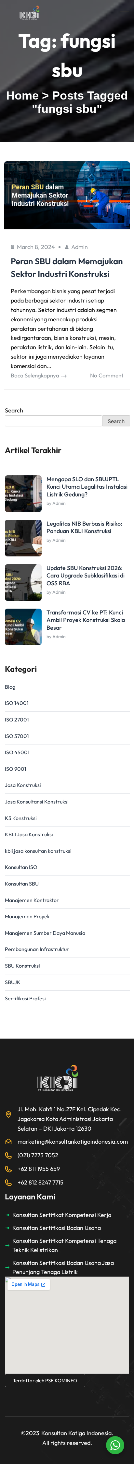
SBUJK (12, 982)
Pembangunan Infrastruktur (37, 949)
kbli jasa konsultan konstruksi (38, 851)
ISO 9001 (15, 769)
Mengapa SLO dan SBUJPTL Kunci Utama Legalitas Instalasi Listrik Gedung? (87, 486)
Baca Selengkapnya (35, 375)
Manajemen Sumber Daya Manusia (45, 933)
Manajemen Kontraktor (32, 900)
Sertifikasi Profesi (25, 998)
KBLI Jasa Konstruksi (29, 834)
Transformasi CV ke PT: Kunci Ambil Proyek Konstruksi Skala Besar (86, 620)
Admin (79, 247)
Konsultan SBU (22, 883)
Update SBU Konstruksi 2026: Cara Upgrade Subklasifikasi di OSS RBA (86, 575)
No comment (106, 375)
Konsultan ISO (21, 867)
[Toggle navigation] (125, 11)
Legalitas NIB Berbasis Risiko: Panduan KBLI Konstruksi (84, 527)
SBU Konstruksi (22, 965)
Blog (10, 687)
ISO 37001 (17, 736)
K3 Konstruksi (21, 818)
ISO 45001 (17, 752)
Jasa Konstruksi (23, 785)
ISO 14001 (17, 703)
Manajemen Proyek (27, 916)
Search (14, 410)
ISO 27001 (17, 719)
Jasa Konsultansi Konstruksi (37, 801)
